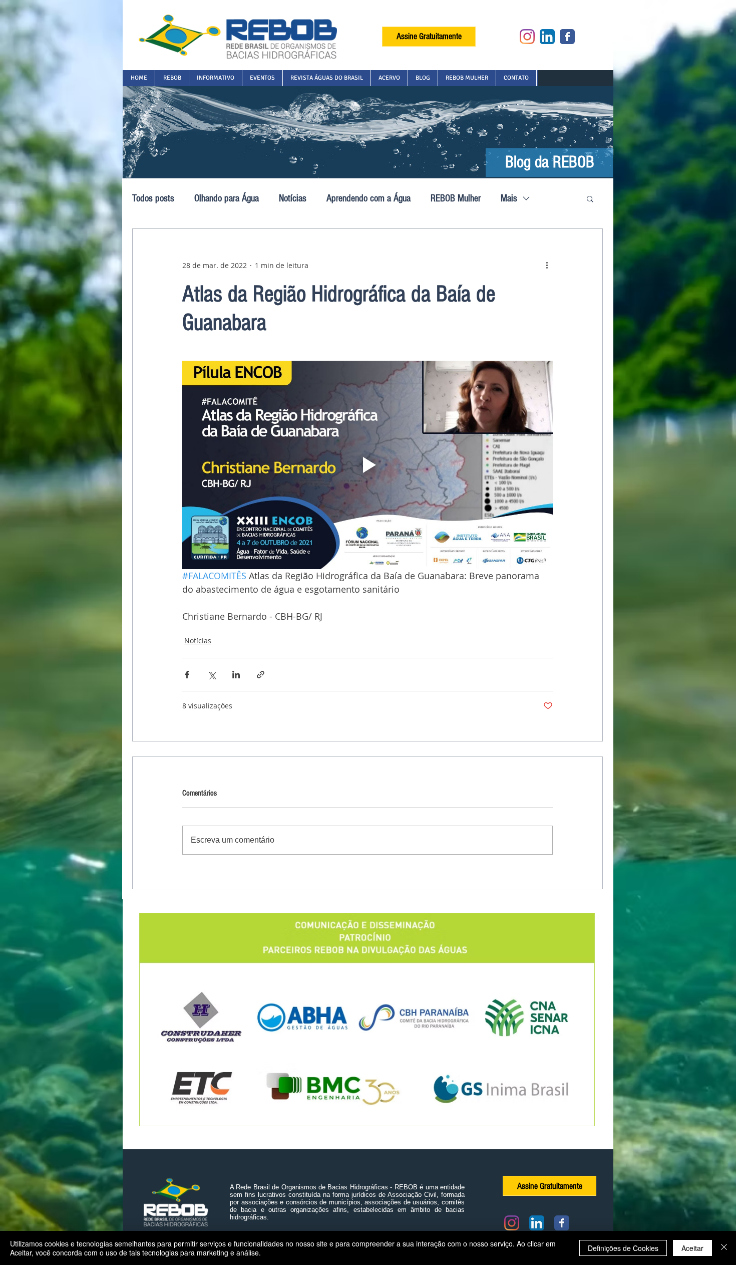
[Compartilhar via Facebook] (187, 674)
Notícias (292, 198)
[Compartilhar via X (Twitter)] (211, 674)
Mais (509, 198)
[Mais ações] (547, 265)
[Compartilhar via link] (260, 674)
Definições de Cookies (623, 1248)
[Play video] (367, 465)
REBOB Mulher (456, 198)
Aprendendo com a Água (368, 198)
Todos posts (153, 198)
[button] (172, 78)
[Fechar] (724, 1248)
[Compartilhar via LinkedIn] (236, 674)
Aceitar (692, 1248)
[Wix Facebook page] (567, 36)
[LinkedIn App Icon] (547, 36)
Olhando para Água (226, 198)
